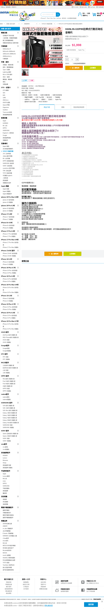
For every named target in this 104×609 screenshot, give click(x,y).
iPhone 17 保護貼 (8, 219)
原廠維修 (43, 586)
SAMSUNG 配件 (6, 403)
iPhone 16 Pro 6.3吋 (8, 276)
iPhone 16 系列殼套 (8, 262)
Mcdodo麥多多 (7, 550)
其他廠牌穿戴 (7, 138)
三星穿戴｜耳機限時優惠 (10, 38)
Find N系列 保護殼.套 (9, 383)
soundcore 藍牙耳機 (9, 168)
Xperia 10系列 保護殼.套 (10, 436)
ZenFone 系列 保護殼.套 (10, 335)
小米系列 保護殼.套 (8, 365)
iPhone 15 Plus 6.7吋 (8, 304)
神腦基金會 (8, 584)
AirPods (58, 18)
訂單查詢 (26, 586)
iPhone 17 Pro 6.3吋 (8, 231)
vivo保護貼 (6, 449)
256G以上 (6, 100)
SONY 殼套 (6, 438)
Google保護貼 (7, 351)
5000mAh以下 (7, 49)
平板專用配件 (5, 471)
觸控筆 (5, 493)
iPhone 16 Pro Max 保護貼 (10, 292)
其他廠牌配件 (5, 453)
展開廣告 (100, 1)
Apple (4, 121)
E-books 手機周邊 (8, 533)
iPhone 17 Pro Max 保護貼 (10, 247)
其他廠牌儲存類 (7, 114)
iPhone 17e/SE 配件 (8, 250)
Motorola (5, 460)
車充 (4, 82)
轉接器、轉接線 (7, 79)
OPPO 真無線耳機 (8, 161)
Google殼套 (6, 348)
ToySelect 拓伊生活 (8, 565)
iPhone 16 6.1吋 (6, 259)
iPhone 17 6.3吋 (6, 214)
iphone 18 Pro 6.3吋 (8, 205)
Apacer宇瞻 (6, 105)
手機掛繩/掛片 (7, 512)
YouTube (92, 7)
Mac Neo (53, 18)
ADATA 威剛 (6, 102)
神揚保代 (13, 7)
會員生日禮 (26, 584)
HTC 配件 (4, 354)
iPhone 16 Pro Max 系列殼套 (10, 289)
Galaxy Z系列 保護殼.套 (10, 413)
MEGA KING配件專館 (9, 545)
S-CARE (75, 7)
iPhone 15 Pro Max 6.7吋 (9, 321)
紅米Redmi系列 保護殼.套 (10, 368)
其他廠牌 (5, 180)
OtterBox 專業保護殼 (9, 557)
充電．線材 (5, 62)
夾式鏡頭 (5, 501)
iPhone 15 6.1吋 (6, 295)
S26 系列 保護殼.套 (8, 405)
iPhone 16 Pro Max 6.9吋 (9, 285)
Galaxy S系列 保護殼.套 (10, 415)
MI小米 (5, 478)
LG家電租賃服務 (71, 18)
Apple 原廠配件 (7, 194)
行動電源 (4, 46)
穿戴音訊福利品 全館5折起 (10, 43)
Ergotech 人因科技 (8, 133)
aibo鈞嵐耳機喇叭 (8, 149)
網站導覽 (8, 593)
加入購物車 (75, 68)
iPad (48, 18)
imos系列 (5, 540)
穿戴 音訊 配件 (10, 24)
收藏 (32, 80)
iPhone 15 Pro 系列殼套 (10, 315)
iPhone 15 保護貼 (8, 301)
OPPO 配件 (5, 376)
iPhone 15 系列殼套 (8, 298)
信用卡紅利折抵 (71, 50)
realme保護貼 (7, 399)
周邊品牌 (4, 521)
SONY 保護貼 (7, 441)
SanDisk (5, 110)
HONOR (5, 455)
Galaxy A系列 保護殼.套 (10, 418)
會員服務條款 (9, 589)
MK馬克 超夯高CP (8, 548)
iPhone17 (43, 18)
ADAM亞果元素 (7, 523)
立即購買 (93, 68)
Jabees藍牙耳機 (7, 156)
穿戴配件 (5, 140)
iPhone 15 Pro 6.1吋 (8, 313)
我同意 (91, 605)
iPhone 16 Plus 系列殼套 (10, 270)
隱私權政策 (8, 591)
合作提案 (26, 589)
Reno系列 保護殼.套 (9, 379)
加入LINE (84, 7)
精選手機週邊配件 (7, 507)
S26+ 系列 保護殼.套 (9, 408)
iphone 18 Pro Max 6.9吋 (9, 197)
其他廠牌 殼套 (7, 465)
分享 (25, 80)
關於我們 (8, 586)
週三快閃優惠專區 (8, 40)
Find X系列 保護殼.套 (9, 381)
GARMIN (5, 123)
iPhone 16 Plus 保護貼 (9, 273)
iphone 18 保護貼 (8, 202)
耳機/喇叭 (27, 24)
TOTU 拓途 (6, 562)
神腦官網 (8, 582)
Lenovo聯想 (6, 476)
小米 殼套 (5, 370)
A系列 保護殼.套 (7, 386)
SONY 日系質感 (7, 166)
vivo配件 (4, 444)
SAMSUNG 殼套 (7, 425)
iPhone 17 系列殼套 (8, 217)
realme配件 (5, 394)
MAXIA (5, 553)
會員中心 (85, 15)
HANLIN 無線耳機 (47, 24)
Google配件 (5, 345)
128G (4, 97)
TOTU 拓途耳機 (7, 173)
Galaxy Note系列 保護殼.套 (11, 422)
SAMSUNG (6, 130)
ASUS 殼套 (6, 340)
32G (4, 93)
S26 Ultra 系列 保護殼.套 (10, 410)
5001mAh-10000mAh (9, 51)
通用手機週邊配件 (8, 517)
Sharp (4, 463)
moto (4, 481)
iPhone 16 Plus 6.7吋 (8, 267)
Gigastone (6, 107)
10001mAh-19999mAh (9, 54)
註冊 (88, 13)
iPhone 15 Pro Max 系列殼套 (10, 325)
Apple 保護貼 (6, 191)
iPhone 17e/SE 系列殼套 (10, 253)
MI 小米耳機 (6, 158)
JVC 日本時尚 (7, 153)
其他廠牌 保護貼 (7, 467)
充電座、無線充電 (8, 65)
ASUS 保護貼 (7, 342)
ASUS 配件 (5, 332)
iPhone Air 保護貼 (8, 228)
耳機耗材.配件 (7, 183)
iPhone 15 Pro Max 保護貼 (10, 329)
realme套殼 (6, 397)
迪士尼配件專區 (7, 567)
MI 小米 (5, 125)
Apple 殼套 (6, 189)
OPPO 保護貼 (7, 391)
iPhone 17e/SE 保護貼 (9, 256)
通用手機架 (6, 510)
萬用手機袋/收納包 (8, 515)
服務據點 (8, 7)
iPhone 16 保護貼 (8, 264)
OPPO (5, 128)
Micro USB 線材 (7, 74)
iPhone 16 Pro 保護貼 (9, 281)
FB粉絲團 (100, 7)
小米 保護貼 (6, 372)
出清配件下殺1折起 (8, 35)
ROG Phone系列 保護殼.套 (11, 337)
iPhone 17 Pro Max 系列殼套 (10, 244)
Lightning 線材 (7, 72)
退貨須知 (43, 582)
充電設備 (5, 84)
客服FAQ (43, 584)
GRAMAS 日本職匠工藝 (10, 536)
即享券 (64, 18)
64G (4, 95)
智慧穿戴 (4, 118)
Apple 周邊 (5, 186)
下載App (2, 7)
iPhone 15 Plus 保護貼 (9, 309)
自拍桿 (5, 499)
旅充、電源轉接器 (8, 67)
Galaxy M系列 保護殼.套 (10, 420)
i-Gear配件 (6, 538)
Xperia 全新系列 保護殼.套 (10, 433)
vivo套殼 (5, 447)
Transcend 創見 (7, 112)
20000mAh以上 (7, 56)
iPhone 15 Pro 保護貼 (9, 318)
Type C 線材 (6, 69)
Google (5, 135)
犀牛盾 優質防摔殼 (8, 570)
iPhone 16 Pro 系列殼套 (10, 279)
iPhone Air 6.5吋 (6, 222)
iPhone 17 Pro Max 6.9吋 (9, 239)
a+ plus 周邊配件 (8, 528)
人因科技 (5, 178)
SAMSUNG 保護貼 (8, 427)
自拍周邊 (4, 496)
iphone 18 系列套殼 (8, 200)
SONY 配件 (5, 431)
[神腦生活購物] (18, 15)
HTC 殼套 (5, 357)
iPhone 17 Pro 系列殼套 (10, 234)
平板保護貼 (6, 488)
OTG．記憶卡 (6, 87)
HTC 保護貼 (6, 359)
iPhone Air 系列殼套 (8, 225)
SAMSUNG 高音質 (8, 163)
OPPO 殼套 (6, 388)
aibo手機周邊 (6, 531)
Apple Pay (81, 50)
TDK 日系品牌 (7, 170)
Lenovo (5, 458)
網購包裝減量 (43, 589)
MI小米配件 (5, 362)
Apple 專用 (6, 146)
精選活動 (4, 33)
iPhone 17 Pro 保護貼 (9, 236)
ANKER (5, 526)
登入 (84, 13)
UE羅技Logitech (7, 175)
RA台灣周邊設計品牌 (9, 560)
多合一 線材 (6, 77)
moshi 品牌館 (7, 555)
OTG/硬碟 (6, 90)
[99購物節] (52, 3)
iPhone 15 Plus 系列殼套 (10, 307)
